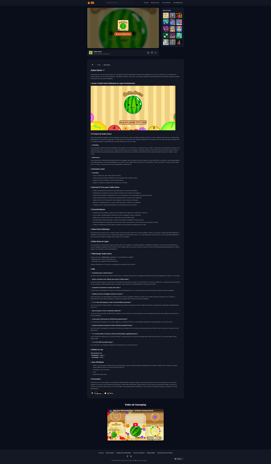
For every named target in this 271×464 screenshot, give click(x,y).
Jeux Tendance (166, 2)
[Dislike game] (151, 52)
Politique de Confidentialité (123, 453)
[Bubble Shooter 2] (179, 22)
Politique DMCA (151, 453)
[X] (131, 456)
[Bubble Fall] (172, 29)
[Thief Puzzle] (166, 42)
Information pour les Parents (164, 453)
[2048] (166, 15)
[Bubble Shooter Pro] (179, 29)
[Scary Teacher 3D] (179, 42)
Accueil (146, 2)
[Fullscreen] (155, 52)
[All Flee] (172, 35)
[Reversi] (166, 35)
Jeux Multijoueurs (178, 2)
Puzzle (99, 65)
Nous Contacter (110, 453)
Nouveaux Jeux (155, 2)
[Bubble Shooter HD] (166, 22)
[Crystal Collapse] (172, 22)
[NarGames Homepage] (91, 2)
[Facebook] (127, 456)
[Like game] (148, 52)
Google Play (114, 261)
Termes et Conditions (139, 453)
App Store (113, 259)
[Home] (92, 64)
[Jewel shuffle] (166, 29)
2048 (94, 365)
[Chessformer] (172, 42)
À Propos (101, 453)
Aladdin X (107, 53)
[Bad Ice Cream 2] (172, 15)
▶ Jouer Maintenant (123, 34)
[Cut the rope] (179, 35)
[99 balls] (179, 15)
